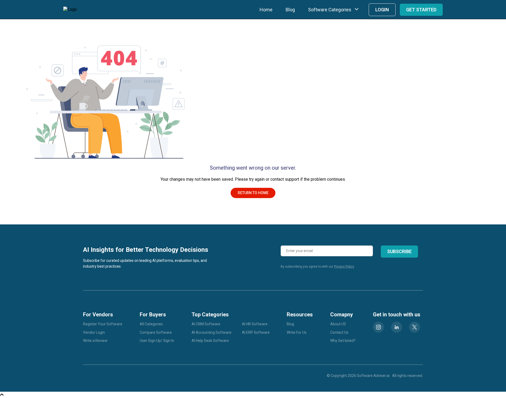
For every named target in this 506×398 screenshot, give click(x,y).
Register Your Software (102, 324)
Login (382, 9)
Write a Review (95, 340)
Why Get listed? (343, 340)
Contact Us (339, 332)
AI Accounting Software (211, 332)
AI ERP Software (256, 332)
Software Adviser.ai (373, 376)
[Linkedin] (396, 327)
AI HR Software (254, 324)
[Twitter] (414, 327)
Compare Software (156, 332)
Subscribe (399, 251)
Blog (290, 9)
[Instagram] (378, 327)
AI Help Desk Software (210, 340)
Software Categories (329, 9)
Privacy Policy (344, 266)
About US (338, 324)
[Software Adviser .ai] (70, 9)
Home (266, 9)
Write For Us (296, 332)
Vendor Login (94, 332)
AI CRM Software (206, 324)
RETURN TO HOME (253, 193)
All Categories (151, 324)
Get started (421, 9)
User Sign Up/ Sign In (157, 340)
